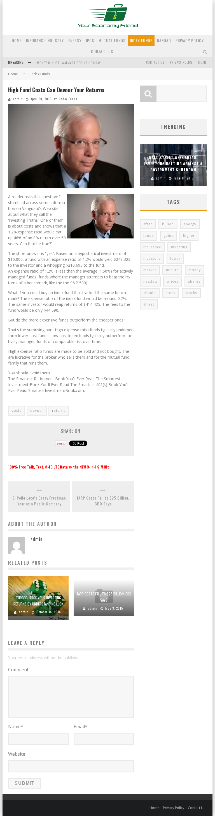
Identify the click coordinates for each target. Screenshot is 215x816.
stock (171, 292)
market (149, 270)
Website (16, 754)
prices (172, 281)
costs (17, 410)
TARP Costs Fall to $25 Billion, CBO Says (102, 501)
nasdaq (150, 281)
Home (17, 40)
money (194, 270)
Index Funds (141, 40)
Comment (18, 669)
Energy (74, 40)
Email (80, 726)
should (149, 292)
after (147, 224)
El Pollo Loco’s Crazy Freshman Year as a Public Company (39, 501)
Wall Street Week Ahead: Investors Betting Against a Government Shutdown (173, 163)
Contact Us (102, 51)
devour (36, 410)
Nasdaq (164, 40)
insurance (152, 247)
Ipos (90, 40)
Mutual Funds (112, 40)
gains (168, 235)
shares (194, 281)
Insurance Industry (45, 40)
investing (179, 247)
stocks (191, 292)
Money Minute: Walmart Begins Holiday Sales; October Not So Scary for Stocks (102, 63)
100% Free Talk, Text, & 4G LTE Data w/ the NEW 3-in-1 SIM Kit (58, 467)
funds (148, 235)
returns (59, 410)
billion (168, 224)
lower (175, 258)
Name (15, 726)
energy (190, 224)
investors (151, 258)
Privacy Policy (190, 40)
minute (172, 270)
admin (18, 99)
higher (189, 235)
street (148, 304)
